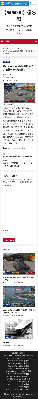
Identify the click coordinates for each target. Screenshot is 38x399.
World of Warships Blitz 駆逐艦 (18, 379)
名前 (4, 214)
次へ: (18, 163)
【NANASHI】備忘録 (19, 15)
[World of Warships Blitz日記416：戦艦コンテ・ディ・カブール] (19, 296)
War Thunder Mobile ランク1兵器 (18, 389)
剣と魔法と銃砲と (18, 353)
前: (18, 155)
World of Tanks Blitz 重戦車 (18, 361)
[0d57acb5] (19, 93)
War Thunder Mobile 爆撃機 (18, 387)
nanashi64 (8, 74)
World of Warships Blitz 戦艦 (18, 374)
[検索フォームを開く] (36, 41)
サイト (5, 230)
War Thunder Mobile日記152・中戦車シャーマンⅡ (18, 278)
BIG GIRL (6, 342)
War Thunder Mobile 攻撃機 (16, 148)
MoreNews (30, 394)
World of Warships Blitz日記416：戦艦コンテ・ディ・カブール (18, 311)
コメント (7, 185)
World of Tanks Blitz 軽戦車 (18, 366)
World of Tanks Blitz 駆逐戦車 (18, 369)
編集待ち (6, 61)
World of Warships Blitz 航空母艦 (18, 371)
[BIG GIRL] (19, 329)
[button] (2, 41)
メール (5, 222)
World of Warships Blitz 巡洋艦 (18, 376)
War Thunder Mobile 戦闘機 (18, 382)
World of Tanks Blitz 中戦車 (18, 363)
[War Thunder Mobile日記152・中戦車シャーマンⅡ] (19, 264)
